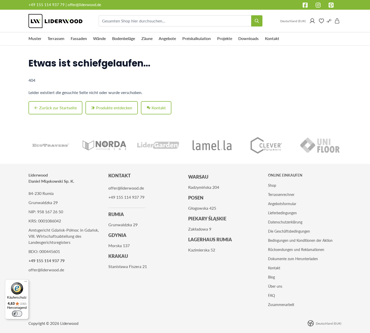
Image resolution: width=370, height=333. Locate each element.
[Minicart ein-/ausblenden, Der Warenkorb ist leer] (337, 21)
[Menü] (26, 282)
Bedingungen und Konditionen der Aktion (300, 240)
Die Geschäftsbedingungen (289, 231)
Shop (272, 185)
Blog (271, 277)
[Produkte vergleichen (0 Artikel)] (329, 21)
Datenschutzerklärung (285, 222)
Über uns (275, 286)
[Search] (256, 20)
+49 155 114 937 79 (46, 4)
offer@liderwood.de (84, 4)
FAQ (271, 295)
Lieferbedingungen (282, 212)
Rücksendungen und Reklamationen (296, 249)
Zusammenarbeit (281, 304)
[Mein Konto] (312, 21)
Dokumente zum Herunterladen (293, 258)
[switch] (17, 314)
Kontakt (274, 267)
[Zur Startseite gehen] (55, 21)
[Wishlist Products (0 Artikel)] (321, 21)
